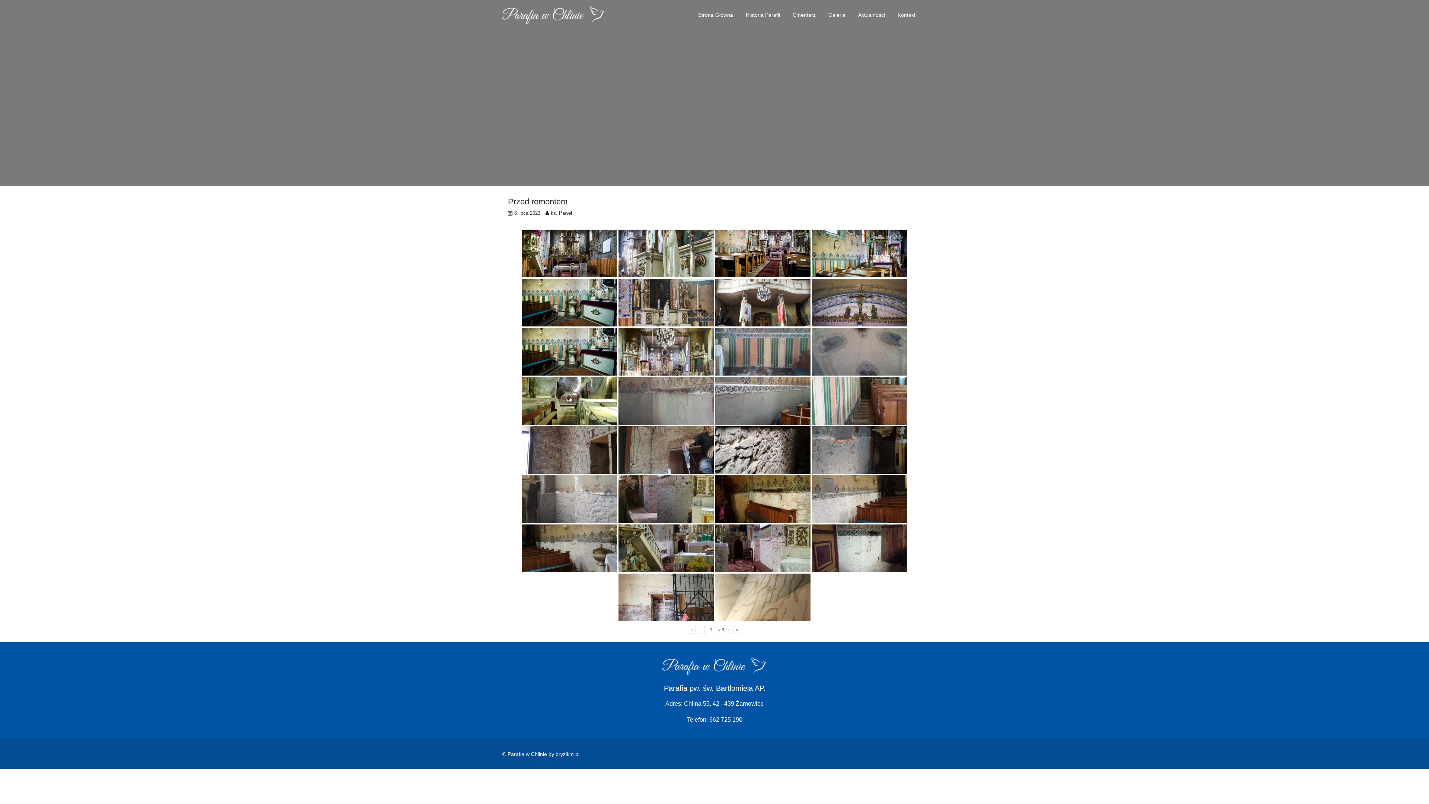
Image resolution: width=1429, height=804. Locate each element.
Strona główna (715, 15)
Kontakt (906, 15)
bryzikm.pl (567, 754)
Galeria (836, 15)
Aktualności (871, 15)
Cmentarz (804, 15)
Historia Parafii (763, 15)
